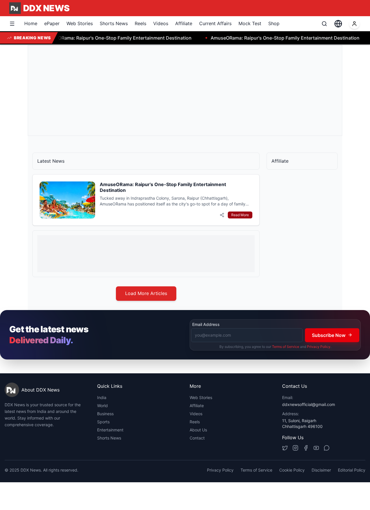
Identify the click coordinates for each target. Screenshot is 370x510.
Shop (274, 23)
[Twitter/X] (285, 448)
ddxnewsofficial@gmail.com (308, 404)
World (102, 405)
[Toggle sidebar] (12, 23)
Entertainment (110, 429)
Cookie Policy (292, 470)
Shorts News (114, 23)
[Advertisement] (185, 90)
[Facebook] (306, 448)
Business (105, 413)
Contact (197, 437)
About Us (198, 429)
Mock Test (249, 23)
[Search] (324, 23)
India (101, 397)
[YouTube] (316, 448)
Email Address (206, 324)
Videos (160, 23)
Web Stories (79, 23)
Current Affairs (215, 23)
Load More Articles (146, 293)
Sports (103, 421)
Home (30, 23)
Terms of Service (285, 346)
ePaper (52, 23)
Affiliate (183, 23)
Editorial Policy (351, 470)
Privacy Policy (318, 346)
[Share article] (222, 215)
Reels (140, 23)
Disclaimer (321, 470)
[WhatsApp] (327, 448)
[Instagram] (295, 448)
